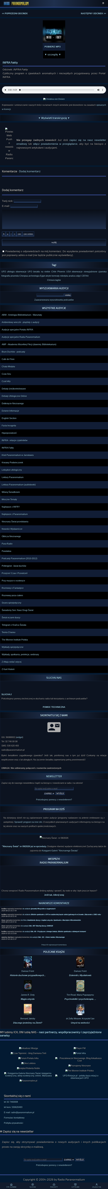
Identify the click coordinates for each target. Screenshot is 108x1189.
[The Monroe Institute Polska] (79, 1065)
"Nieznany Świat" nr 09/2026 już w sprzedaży (24, 841)
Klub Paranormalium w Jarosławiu (18, 455)
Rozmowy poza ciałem (12, 595)
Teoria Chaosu (8, 632)
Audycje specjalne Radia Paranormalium (21, 337)
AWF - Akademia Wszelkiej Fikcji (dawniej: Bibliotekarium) (29, 344)
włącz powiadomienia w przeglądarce (55, 144)
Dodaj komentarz (30, 171)
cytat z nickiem (28, 234)
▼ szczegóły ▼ (53, 54)
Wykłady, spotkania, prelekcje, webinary (20, 654)
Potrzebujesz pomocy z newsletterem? (54, 794)
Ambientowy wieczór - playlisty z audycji (20, 322)
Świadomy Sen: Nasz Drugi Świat (17, 610)
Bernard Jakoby (27, 1015)
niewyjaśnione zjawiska (95, 272)
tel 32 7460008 (11, 1097)
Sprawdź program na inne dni (28, 817)
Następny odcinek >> (93, 13)
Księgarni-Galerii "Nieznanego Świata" (60, 845)
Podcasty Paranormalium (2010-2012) (19, 558)
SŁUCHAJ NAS (54, 677)
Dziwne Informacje (10, 411)
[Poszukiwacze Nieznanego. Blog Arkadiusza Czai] (79, 1054)
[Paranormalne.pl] (28, 1075)
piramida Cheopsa (19, 276)
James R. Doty (28, 992)
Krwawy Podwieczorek (12, 462)
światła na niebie (41, 272)
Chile (53, 272)
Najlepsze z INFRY (11, 507)
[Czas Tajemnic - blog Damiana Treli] (28, 1048)
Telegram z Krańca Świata (14, 625)
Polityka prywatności (13, 1118)
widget (19, 732)
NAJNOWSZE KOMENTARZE (54, 897)
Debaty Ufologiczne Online (14, 396)
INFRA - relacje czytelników (15, 440)
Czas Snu (6, 374)
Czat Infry (6, 381)
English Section (9, 418)
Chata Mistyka (8, 366)
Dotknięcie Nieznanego (13, 403)
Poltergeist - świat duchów (14, 566)
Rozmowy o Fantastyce (13, 588)
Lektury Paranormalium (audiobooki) (19, 485)
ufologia (11, 272)
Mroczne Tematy (9, 499)
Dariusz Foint (28, 968)
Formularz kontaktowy (14, 1112)
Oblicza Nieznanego (11, 536)
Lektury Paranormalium (12, 477)
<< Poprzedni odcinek (15, 13)
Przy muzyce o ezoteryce (13, 581)
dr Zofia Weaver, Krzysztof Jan (80, 1015)
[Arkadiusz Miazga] (28, 1043)
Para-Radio (7, 544)
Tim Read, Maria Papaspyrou (80, 992)
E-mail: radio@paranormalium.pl (19, 1107)
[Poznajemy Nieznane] (79, 1060)
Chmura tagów (54, 280)
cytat (19, 234)
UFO (3, 272)
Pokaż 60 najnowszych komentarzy (54, 940)
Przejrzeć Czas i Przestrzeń (15, 573)
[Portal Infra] (79, 1048)
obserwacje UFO (24, 272)
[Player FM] (79, 1043)
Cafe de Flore (8, 359)
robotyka (64, 276)
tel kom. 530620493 (13, 1102)
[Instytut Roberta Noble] (28, 1063)
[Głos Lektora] (28, 1058)
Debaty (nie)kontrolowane (14, 389)
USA (68, 272)
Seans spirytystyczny (11, 603)
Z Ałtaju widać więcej (11, 662)
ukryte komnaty (52, 276)
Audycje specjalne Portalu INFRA (17, 330)
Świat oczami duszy (11, 617)
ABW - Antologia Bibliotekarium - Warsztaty (22, 315)
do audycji (37, 921)
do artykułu (39, 904)
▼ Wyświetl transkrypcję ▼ (54, 117)
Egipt (42, 276)
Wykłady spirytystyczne (12, 647)
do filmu (51, 915)
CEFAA (85, 276)
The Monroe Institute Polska (15, 640)
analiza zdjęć (75, 276)
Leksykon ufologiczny (12, 470)
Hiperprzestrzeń (9, 433)
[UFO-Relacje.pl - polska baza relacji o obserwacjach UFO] (79, 1073)
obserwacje (77, 272)
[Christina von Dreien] (54, 99)
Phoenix (61, 272)
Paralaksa (6, 551)
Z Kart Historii (8, 669)
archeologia (34, 276)
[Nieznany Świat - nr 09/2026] (54, 833)
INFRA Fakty (8, 448)
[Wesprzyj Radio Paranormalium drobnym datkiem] (54, 877)
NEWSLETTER (54, 771)
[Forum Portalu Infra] (28, 1053)
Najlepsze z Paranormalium (15, 514)
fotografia (5, 276)
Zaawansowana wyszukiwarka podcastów (54, 300)
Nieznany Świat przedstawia (15, 521)
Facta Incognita (9, 426)
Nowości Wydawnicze (12, 529)
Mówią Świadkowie (11, 492)
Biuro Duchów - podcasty (13, 352)
